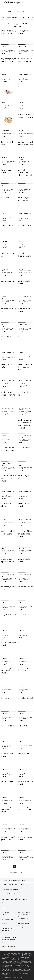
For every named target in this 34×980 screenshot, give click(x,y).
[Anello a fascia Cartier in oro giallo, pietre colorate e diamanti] (25, 259)
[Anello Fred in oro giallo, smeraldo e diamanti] (8, 175)
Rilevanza (24, 23)
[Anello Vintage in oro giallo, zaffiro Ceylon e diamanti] (8, 648)
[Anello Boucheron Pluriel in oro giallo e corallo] (8, 259)
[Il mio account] (32, 3)
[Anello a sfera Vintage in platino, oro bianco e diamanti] (25, 842)
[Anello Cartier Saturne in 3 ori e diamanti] (25, 453)
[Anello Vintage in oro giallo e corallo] (25, 648)
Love (2, 17)
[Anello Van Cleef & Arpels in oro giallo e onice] (25, 481)
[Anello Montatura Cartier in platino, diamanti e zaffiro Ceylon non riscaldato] (25, 175)
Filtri (8, 23)
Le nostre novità (7, 928)
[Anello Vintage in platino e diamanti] (8, 787)
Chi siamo (4, 923)
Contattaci (5, 912)
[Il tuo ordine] (29, 3)
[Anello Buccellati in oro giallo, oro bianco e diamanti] (25, 36)
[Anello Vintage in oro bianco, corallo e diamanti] (8, 814)
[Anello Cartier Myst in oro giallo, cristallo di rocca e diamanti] (8, 536)
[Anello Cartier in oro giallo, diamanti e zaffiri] (25, 231)
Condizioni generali (7, 935)
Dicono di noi (5, 930)
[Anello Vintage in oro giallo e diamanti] (25, 675)
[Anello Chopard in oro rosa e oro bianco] (8, 231)
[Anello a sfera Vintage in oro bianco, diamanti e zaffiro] (8, 592)
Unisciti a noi (5, 926)
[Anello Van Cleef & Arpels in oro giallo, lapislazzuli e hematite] (8, 397)
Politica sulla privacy (8, 939)
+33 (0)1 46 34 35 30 (23, 918)
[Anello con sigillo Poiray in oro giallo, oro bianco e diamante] (8, 64)
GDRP (3, 942)
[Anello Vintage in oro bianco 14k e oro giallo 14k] (8, 731)
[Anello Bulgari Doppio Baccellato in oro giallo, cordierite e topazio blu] (25, 147)
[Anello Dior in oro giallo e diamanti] (8, 203)
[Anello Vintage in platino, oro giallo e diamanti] (8, 675)
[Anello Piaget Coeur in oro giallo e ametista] (8, 92)
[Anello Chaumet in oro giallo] (25, 92)
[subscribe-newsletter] (31, 903)
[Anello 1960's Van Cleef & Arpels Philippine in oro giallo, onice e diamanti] (25, 536)
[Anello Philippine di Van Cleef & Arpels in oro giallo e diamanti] (8, 564)
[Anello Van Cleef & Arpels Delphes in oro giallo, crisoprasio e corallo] (25, 370)
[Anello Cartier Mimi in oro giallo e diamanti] (8, 286)
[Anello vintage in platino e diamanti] (25, 759)
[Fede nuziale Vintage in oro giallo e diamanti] (8, 620)
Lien (22, 17)
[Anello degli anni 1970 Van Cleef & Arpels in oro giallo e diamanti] (25, 64)
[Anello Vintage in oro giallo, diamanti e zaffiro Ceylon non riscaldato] (8, 842)
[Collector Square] (13, 2)
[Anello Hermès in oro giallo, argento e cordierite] (8, 509)
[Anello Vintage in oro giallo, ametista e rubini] (25, 592)
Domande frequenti (7, 919)
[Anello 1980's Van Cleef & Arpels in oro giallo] (25, 397)
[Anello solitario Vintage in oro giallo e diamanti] (25, 787)
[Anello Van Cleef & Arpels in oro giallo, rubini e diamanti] (25, 203)
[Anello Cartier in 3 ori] (8, 425)
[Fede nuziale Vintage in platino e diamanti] (25, 620)
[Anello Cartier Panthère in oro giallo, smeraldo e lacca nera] (25, 120)
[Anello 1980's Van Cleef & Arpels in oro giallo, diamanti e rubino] (8, 453)
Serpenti (30, 17)
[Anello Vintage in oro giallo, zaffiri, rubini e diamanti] (8, 759)
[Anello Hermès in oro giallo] (25, 342)
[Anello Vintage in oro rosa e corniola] (25, 731)
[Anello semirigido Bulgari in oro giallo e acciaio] (8, 147)
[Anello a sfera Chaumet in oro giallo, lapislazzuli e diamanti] (8, 36)
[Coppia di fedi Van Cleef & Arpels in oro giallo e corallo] (8, 342)
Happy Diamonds (12, 17)
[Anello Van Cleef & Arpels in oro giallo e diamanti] (25, 286)
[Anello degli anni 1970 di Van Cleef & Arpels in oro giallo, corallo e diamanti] (8, 481)
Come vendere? (6, 917)
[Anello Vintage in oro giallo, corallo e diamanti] (25, 814)
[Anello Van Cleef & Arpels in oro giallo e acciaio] (8, 370)
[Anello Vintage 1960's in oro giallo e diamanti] (25, 703)
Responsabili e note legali (9, 937)
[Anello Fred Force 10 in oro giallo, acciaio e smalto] (8, 314)
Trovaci (4, 914)
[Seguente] (23, 866)
